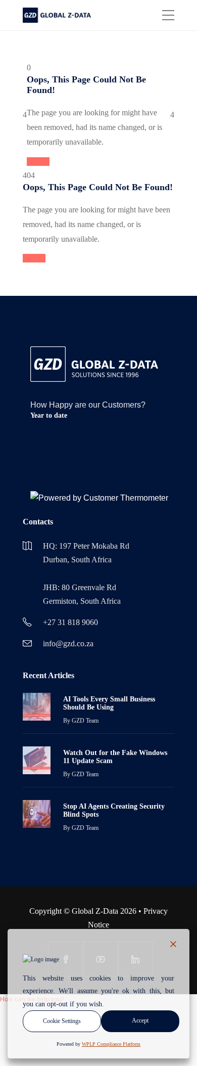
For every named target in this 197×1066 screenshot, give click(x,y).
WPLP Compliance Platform (111, 1044)
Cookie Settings (62, 1021)
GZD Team (85, 720)
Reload (38, 161)
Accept (140, 1020)
